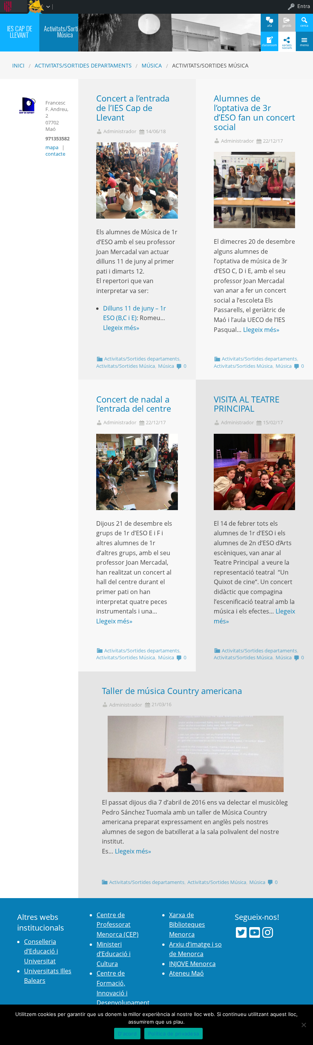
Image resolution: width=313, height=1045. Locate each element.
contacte (55, 153)
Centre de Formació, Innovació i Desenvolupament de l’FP (123, 992)
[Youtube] (254, 932)
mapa (51, 147)
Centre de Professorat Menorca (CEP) (118, 925)
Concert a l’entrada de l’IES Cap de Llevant (132, 108)
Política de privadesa (173, 1034)
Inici (18, 65)
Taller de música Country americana (172, 690)
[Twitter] (241, 932)
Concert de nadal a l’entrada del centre (133, 404)
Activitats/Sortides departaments (83, 65)
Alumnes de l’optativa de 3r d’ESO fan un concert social (254, 112)
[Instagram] (267, 932)
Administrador (119, 131)
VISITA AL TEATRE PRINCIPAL (246, 404)
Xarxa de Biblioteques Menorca (187, 925)
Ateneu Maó (186, 973)
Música (152, 65)
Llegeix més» (121, 328)
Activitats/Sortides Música (125, 365)
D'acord (127, 1034)
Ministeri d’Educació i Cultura (114, 954)
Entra (303, 6)
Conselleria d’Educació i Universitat (41, 951)
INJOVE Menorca (192, 964)
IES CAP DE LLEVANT (19, 31)
